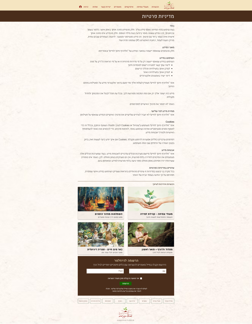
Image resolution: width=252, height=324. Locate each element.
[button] (154, 6)
